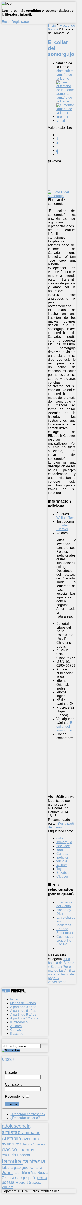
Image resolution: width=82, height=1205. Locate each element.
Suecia (35, 1182)
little (16, 1173)
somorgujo (64, 842)
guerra (28, 1167)
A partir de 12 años (24, 1018)
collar (60, 838)
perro (42, 1177)
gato (18, 1167)
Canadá (62, 853)
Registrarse (20, 22)
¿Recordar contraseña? (27, 1114)
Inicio (52, 25)
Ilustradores (19, 1022)
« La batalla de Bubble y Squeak (61, 962)
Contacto (17, 1030)
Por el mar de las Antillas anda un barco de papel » (61, 972)
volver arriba (57, 982)
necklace (63, 846)
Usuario (11, 1073)
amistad (12, 1132)
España (23, 1155)
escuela (9, 1154)
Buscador (17, 1033)
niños (32, 1172)
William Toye (65, 517)
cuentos (26, 1149)
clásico (10, 1149)
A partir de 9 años (23, 1014)
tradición (62, 857)
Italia (38, 1167)
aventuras (12, 1143)
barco (28, 1144)
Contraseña (13, 1084)
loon (59, 850)
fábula (8, 1167)
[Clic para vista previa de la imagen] (62, 196)
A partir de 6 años (23, 1010)
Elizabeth (63, 872)
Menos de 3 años (23, 1003)
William (61, 865)
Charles (39, 1144)
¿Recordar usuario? (25, 1118)
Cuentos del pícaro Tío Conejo (65, 940)
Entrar (7, 22)
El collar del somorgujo (64, 726)
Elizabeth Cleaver (63, 527)
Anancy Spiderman (64, 931)
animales (31, 1132)
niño (24, 1173)
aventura (30, 1138)
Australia (12, 1138)
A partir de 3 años (23, 1007)
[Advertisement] (65, 176)
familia (12, 1161)
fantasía (34, 1161)
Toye (59, 869)
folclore (61, 861)
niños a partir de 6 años (61, 825)
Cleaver (62, 876)
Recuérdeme (14, 1096)
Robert (22, 1182)
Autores (16, 1026)
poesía (9, 1182)
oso (19, 1177)
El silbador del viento (64, 904)
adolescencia (16, 1126)
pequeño (30, 1178)
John (7, 1172)
